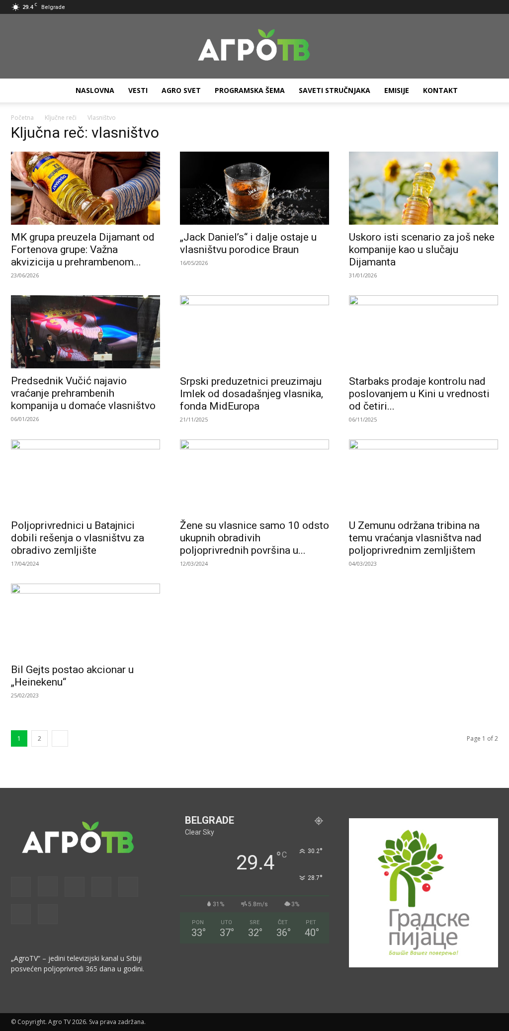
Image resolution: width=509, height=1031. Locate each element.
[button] (377, 6)
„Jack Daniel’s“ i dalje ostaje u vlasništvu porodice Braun (248, 243)
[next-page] (60, 738)
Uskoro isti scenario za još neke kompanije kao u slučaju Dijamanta (422, 249)
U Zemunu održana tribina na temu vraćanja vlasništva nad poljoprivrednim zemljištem (415, 537)
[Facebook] (392, 7)
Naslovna (95, 90)
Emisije (396, 90)
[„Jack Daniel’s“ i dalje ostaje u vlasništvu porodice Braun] (254, 188)
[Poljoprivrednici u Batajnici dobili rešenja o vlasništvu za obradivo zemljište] (85, 476)
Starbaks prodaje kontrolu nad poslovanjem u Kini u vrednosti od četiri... (419, 393)
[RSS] (441, 7)
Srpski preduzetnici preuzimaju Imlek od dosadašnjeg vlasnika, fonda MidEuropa (251, 393)
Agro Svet (181, 90)
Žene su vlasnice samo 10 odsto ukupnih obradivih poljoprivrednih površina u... (254, 537)
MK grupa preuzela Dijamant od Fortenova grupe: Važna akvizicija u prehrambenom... (83, 249)
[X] (474, 7)
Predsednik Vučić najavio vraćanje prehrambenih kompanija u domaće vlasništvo (83, 393)
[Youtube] (490, 7)
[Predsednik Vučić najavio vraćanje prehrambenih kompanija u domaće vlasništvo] (85, 331)
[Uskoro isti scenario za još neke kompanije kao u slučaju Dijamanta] (423, 188)
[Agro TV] (254, 46)
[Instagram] (408, 7)
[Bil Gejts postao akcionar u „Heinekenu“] (85, 620)
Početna (22, 117)
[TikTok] (457, 7)
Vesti (138, 90)
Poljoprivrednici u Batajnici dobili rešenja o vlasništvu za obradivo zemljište (77, 537)
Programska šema (250, 90)
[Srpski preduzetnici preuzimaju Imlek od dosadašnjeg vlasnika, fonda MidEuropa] (254, 332)
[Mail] (425, 7)
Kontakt (440, 90)
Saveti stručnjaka (334, 90)
